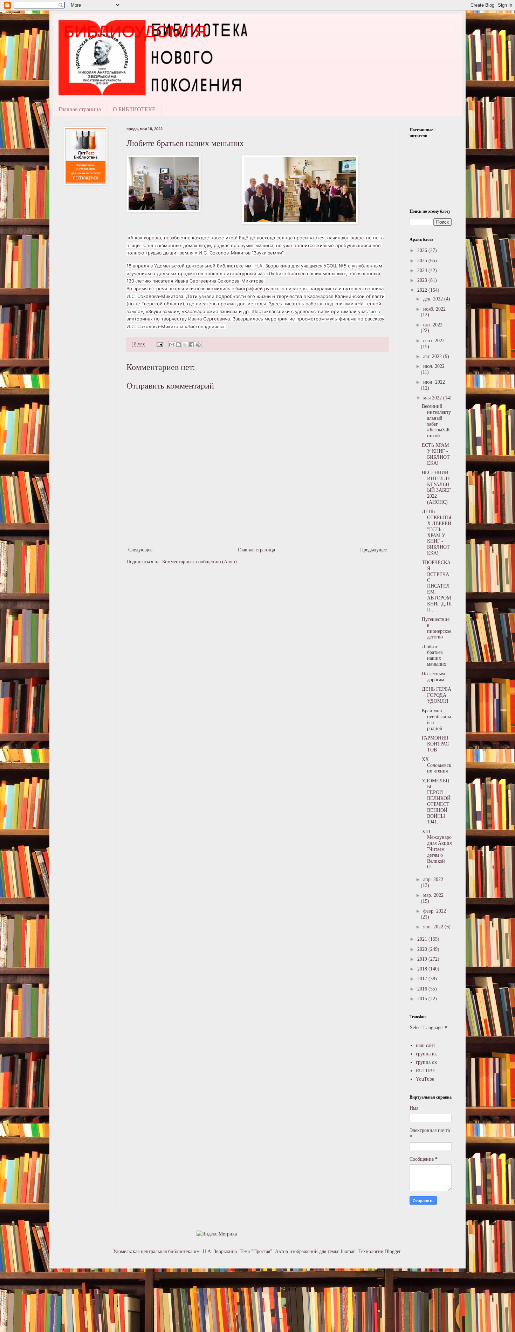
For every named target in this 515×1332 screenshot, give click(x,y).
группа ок (426, 1062)
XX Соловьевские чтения (436, 765)
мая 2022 (433, 397)
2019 (422, 959)
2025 (422, 260)
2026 (422, 250)
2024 (422, 270)
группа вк (426, 1053)
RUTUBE (425, 1070)
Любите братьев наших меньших (434, 655)
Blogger (392, 1251)
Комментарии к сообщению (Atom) (199, 561)
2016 (422, 989)
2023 (422, 280)
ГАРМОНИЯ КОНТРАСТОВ (435, 744)
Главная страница (80, 109)
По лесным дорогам (433, 676)
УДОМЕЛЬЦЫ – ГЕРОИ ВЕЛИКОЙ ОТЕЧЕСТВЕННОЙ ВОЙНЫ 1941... (436, 801)
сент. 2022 (434, 340)
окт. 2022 (432, 324)
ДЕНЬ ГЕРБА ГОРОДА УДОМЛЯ (436, 695)
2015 (422, 998)
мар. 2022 (433, 895)
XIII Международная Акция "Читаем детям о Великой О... (437, 849)
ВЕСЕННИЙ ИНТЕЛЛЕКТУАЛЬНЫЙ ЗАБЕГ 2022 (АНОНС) (436, 487)
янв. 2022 (434, 926)
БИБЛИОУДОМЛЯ (134, 31)
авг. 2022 (433, 356)
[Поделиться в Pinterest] (198, 344)
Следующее (140, 549)
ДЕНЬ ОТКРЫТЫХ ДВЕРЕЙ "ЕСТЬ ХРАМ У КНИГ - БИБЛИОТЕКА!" (436, 532)
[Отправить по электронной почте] (171, 344)
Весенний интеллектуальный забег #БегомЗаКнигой (436, 421)
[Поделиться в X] (184, 344)
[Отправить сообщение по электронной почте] (159, 344)
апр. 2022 (433, 879)
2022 (422, 290)
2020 (422, 949)
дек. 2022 (433, 298)
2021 (422, 939)
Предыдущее (373, 549)
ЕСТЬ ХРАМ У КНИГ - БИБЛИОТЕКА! (436, 454)
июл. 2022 (434, 366)
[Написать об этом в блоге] (178, 344)
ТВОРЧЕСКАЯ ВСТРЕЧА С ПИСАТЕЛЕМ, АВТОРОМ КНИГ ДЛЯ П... (437, 586)
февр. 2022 (434, 911)
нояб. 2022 (434, 309)
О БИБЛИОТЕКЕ (134, 109)
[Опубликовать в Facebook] (191, 344)
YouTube (425, 1079)
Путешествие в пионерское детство (436, 628)
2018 (422, 969)
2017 (422, 978)
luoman (348, 1251)
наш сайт (425, 1045)
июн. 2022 (434, 382)
